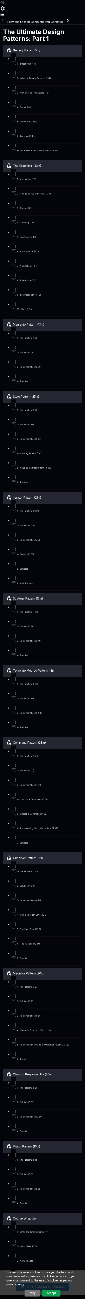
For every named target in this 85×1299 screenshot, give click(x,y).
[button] (2, 4)
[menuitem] (2, 10)
